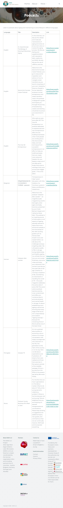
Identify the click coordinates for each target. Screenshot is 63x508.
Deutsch (58, 465)
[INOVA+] (24, 494)
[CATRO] (24, 464)
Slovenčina (58, 471)
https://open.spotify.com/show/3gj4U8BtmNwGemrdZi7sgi (52, 146)
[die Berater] (24, 484)
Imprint (35, 456)
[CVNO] (24, 474)
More (43, 4)
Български (58, 463)
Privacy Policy (37, 458)
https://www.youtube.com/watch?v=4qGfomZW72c (52, 183)
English (57, 467)
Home (27, 4)
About (34, 4)
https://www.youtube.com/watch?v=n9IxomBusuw (52, 50)
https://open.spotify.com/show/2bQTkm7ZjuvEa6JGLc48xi (52, 91)
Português (58, 469)
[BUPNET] (24, 454)
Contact (35, 454)
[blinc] (24, 444)
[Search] (59, 3)
